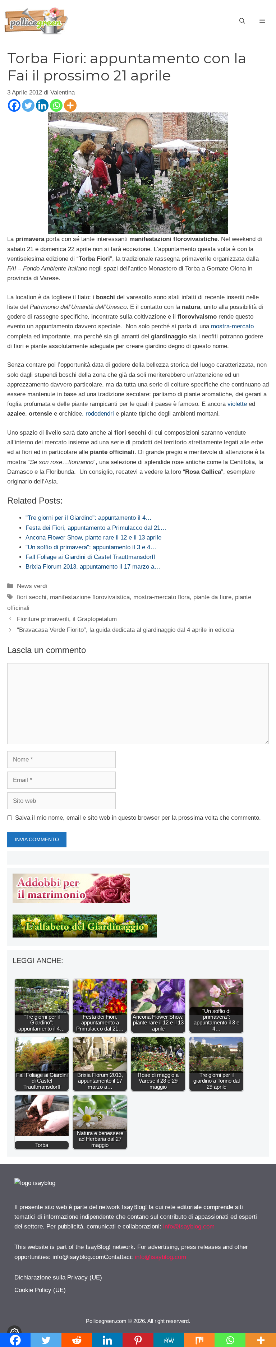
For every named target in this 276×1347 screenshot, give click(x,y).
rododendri (100, 413)
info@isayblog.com (189, 1226)
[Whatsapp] (56, 105)
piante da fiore (212, 597)
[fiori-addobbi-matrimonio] (71, 900)
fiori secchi (31, 597)
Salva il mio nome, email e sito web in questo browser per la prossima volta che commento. (138, 817)
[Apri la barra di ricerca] (242, 21)
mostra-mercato (232, 326)
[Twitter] (28, 105)
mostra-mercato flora (161, 597)
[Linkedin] (42, 105)
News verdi (32, 586)
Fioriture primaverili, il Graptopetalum (67, 619)
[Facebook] (14, 105)
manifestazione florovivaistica (90, 597)
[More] (70, 105)
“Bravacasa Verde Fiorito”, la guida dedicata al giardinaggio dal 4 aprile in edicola (125, 629)
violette (237, 404)
